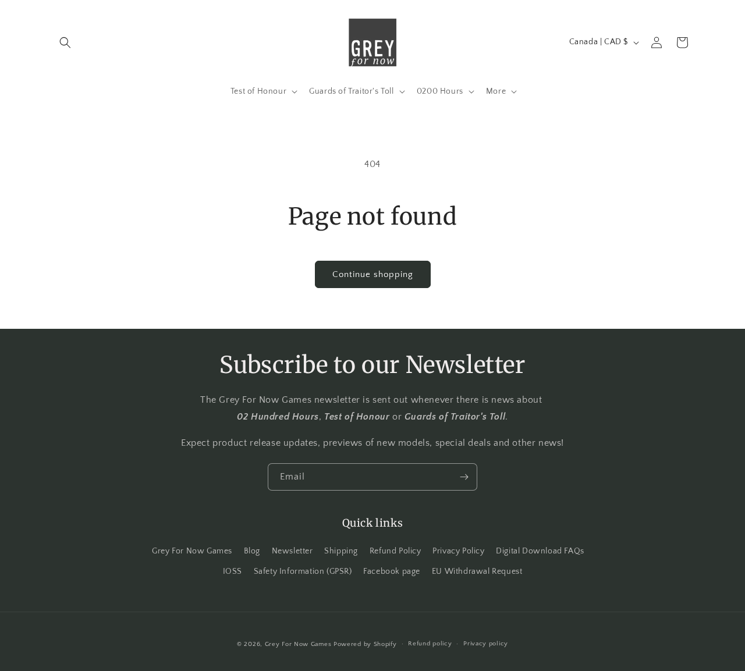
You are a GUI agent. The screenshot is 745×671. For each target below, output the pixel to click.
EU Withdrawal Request (477, 571)
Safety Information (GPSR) (303, 571)
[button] (65, 42)
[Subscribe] (464, 477)
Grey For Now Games (192, 551)
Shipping (341, 551)
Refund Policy (395, 551)
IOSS (232, 571)
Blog (252, 551)
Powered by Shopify (365, 644)
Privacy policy (485, 643)
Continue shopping (372, 274)
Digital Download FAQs (540, 551)
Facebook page (391, 571)
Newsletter (292, 551)
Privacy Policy (458, 551)
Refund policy (430, 643)
